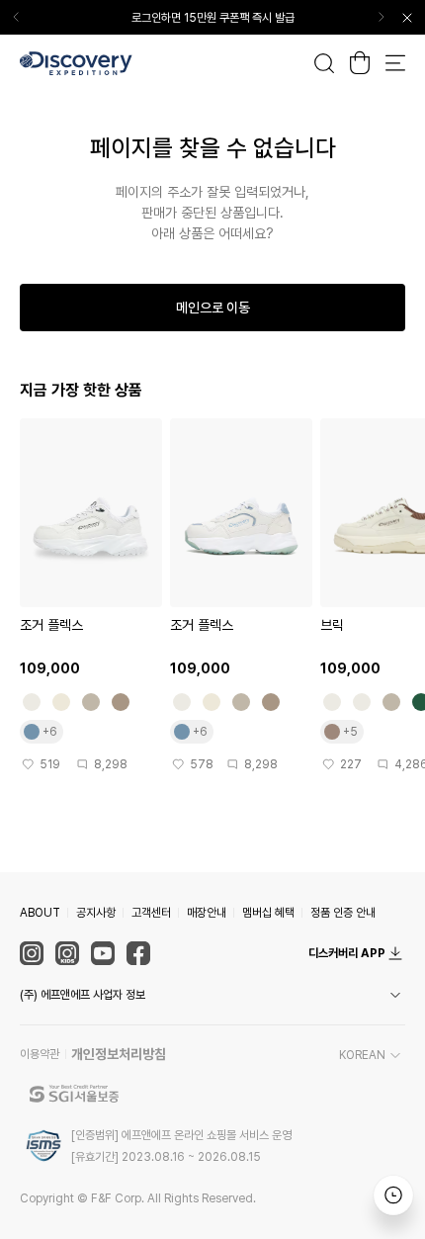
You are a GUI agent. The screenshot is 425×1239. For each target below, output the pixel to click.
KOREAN (362, 1055)
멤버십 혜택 (268, 913)
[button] (212, 995)
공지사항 (96, 913)
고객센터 (151, 913)
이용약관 (39, 1054)
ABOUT (40, 913)
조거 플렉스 (51, 625)
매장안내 (206, 913)
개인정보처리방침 (118, 1054)
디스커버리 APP (346, 953)
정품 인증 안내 (343, 913)
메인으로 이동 (213, 307)
